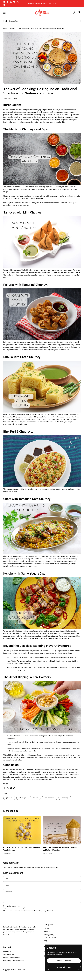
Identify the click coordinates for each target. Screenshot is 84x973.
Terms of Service (50, 938)
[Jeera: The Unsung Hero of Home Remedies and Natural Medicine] (62, 830)
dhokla (35, 798)
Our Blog (12, 28)
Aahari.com (20, 970)
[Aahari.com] (42, 12)
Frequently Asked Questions (13, 961)
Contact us (7, 952)
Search (46, 929)
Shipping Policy (8, 955)
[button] (78, 12)
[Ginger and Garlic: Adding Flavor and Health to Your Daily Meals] (22, 830)
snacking (64, 798)
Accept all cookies (64, 961)
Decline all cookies (64, 967)
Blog (45, 941)
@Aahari (9, 798)
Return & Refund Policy (11, 958)
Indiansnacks (49, 798)
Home (5, 28)
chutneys (22, 798)
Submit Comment (14, 906)
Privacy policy (49, 935)
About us (47, 932)
